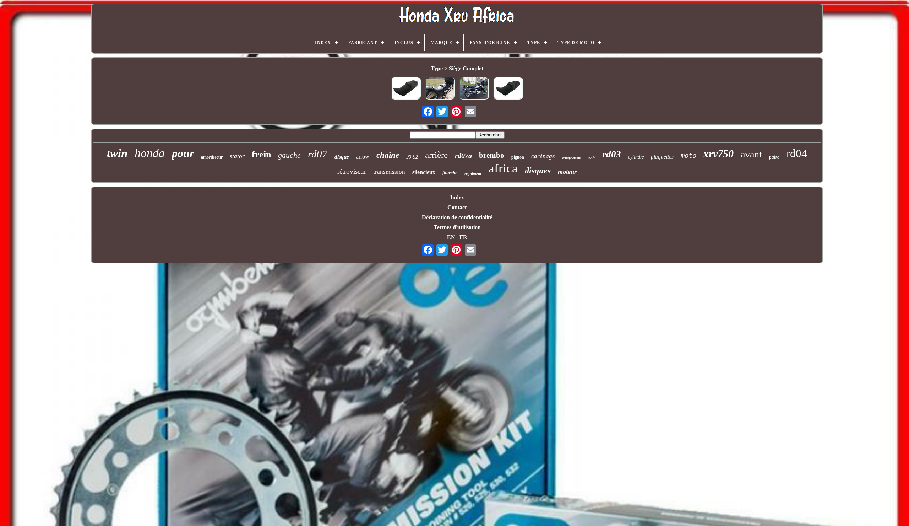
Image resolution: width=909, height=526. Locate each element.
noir (591, 158)
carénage (543, 156)
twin (117, 153)
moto (688, 156)
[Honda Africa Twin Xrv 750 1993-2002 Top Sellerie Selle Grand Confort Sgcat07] (440, 88)
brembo (491, 155)
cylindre (636, 157)
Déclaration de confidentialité (457, 217)
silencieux (423, 172)
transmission (389, 171)
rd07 (317, 154)
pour (183, 153)
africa (503, 168)
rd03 (611, 154)
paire (774, 157)
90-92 (412, 157)
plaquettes (662, 157)
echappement (571, 158)
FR (463, 237)
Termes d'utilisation (457, 227)
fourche (449, 172)
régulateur (472, 173)
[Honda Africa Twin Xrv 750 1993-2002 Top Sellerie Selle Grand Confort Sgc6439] (406, 88)
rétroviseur (351, 171)
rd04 (796, 153)
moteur (567, 171)
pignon (517, 157)
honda (150, 153)
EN (451, 237)
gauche (289, 155)
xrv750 (718, 154)
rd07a (463, 156)
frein (261, 154)
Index (457, 197)
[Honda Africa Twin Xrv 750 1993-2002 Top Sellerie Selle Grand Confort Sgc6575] (508, 88)
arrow (362, 157)
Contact (457, 207)
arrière (436, 155)
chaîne (387, 155)
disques (538, 170)
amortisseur (212, 157)
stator (237, 156)
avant (751, 154)
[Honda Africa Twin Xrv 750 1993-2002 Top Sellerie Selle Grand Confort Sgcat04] (474, 88)
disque (341, 157)
